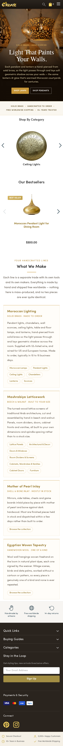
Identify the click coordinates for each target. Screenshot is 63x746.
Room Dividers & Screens (22, 458)
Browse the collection (20, 529)
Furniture (34, 471)
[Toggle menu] (58, 4)
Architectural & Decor (39, 445)
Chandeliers (34, 375)
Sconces (28, 381)
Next (60, 145)
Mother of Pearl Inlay (23, 486)
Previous (3, 145)
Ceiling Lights (16, 375)
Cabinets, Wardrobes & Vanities (25, 464)
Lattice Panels (16, 445)
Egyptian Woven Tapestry (26, 545)
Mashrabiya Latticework (26, 397)
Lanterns (14, 381)
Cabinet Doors (17, 471)
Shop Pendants (41, 90)
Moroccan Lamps (18, 368)
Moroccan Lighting (21, 311)
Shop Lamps (20, 90)
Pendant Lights (40, 368)
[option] (31, 219)
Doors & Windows (18, 451)
